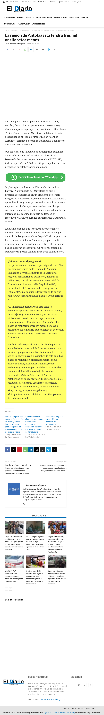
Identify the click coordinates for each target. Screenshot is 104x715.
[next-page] (10, 589)
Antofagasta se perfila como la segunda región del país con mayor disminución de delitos (53, 468)
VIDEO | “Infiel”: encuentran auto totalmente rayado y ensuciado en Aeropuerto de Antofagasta (14, 576)
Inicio (7, 30)
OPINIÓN (85, 18)
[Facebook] (7, 49)
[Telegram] (48, 49)
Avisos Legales (76, 2)
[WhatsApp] (25, 49)
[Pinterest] (19, 49)
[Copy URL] (54, 49)
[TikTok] (85, 685)
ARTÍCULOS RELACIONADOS (18, 516)
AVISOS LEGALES (38, 24)
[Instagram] (79, 685)
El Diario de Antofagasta (16, 44)
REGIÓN (29, 18)
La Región (14, 30)
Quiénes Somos (64, 2)
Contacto (53, 2)
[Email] (36, 49)
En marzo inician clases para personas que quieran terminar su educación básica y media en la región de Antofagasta (34, 424)
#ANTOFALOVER (24, 24)
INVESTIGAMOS (9, 24)
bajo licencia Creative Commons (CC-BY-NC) (59, 713)
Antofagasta (24, 30)
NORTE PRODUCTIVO (44, 18)
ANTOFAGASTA (9, 18)
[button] (99, 2)
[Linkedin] (30, 49)
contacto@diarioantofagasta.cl (52, 699)
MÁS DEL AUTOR (39, 516)
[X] (13, 49)
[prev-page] (6, 589)
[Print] (42, 49)
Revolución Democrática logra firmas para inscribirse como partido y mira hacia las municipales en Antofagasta (18, 469)
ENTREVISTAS (74, 18)
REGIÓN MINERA (60, 18)
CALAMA (20, 18)
